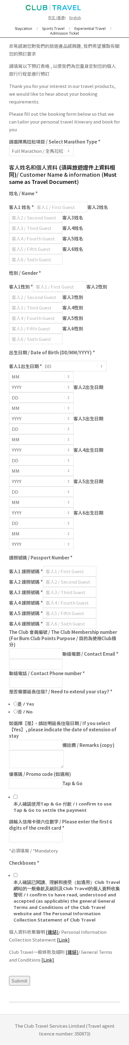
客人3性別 (72, 297)
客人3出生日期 (88, 418)
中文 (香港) (56, 17)
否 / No (25, 712)
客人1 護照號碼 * (26, 571)
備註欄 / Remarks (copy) (88, 745)
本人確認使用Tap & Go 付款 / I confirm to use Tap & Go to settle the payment (63, 807)
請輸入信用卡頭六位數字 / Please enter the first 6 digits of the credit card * (60, 824)
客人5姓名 (72, 238)
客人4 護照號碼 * (26, 602)
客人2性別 (96, 286)
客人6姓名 (72, 249)
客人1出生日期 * (25, 366)
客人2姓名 (97, 207)
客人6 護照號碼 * (26, 623)
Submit (19, 980)
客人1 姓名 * (21, 207)
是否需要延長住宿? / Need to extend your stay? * (60, 691)
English (75, 17)
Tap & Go (72, 783)
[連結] (52, 932)
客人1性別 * (21, 286)
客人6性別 (72, 328)
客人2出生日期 (88, 387)
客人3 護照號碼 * (26, 592)
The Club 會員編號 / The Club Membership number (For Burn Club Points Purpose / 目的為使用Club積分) (63, 638)
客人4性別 (72, 307)
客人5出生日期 (88, 481)
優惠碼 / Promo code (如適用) (40, 774)
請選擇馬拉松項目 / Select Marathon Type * (54, 141)
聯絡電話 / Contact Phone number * (47, 673)
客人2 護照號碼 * (26, 582)
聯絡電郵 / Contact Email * (90, 654)
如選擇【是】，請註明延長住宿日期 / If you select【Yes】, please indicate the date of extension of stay (62, 729)
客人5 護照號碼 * (26, 613)
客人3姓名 (72, 217)
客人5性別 (72, 318)
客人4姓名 (72, 228)
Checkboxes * (24, 863)
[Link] (63, 939)
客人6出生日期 (88, 512)
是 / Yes (25, 704)
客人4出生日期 (88, 450)
